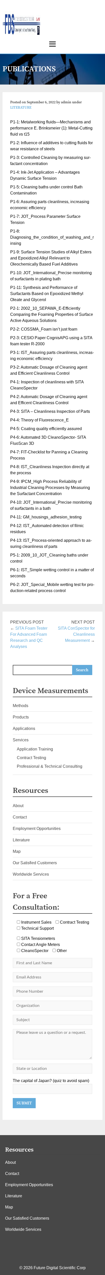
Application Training (35, 749)
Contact (20, 817)
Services (21, 740)
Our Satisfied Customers (35, 863)
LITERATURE (20, 107)
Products (21, 717)
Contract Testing (31, 758)
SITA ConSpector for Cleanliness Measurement (76, 634)
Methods (20, 706)
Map (17, 851)
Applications (24, 728)
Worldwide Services (31, 874)
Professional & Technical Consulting (49, 766)
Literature (21, 840)
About (18, 806)
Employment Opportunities (37, 828)
